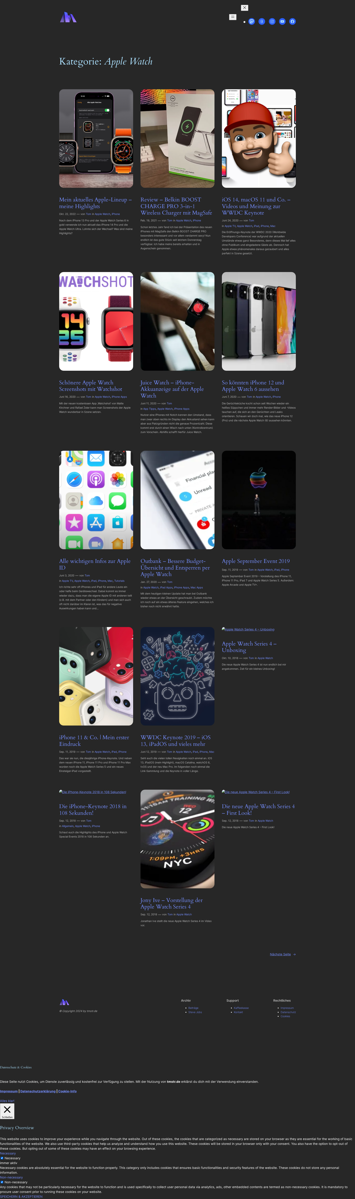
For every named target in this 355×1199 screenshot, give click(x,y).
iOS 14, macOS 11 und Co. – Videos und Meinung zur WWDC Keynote (256, 206)
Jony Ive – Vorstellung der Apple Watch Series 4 (172, 903)
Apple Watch (102, 213)
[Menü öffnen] (232, 17)
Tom (88, 213)
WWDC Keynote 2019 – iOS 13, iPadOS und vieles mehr (176, 741)
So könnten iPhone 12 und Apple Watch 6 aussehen (253, 386)
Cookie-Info (67, 1091)
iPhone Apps (119, 396)
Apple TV (230, 225)
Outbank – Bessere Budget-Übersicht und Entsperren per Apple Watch (175, 568)
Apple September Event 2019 (256, 561)
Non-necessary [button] (11, 1177)
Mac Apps (197, 587)
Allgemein (68, 826)
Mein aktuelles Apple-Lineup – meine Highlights (95, 203)
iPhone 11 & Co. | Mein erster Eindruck (94, 741)
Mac (272, 225)
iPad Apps (166, 587)
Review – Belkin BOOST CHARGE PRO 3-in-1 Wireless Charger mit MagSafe (176, 206)
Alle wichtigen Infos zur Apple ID (95, 564)
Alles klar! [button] (7, 1101)
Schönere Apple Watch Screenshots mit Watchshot (90, 386)
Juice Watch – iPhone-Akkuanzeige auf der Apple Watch (172, 389)
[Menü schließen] (244, 8)
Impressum (9, 1091)
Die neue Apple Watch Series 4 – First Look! (258, 809)
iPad (256, 225)
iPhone (116, 213)
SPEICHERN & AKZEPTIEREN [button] (21, 1196)
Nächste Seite (283, 954)
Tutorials (119, 580)
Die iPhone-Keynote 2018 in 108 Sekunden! (93, 809)
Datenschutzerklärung (38, 1091)
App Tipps (149, 408)
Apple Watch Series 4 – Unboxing (249, 647)
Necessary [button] (8, 1153)
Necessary (12, 1158)
